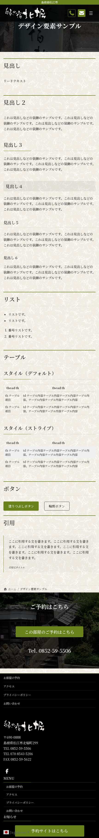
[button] (49, 831)
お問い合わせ (11, 703)
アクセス (9, 686)
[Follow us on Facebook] (6, 771)
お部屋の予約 (11, 678)
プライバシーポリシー (17, 695)
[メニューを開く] (91, 13)
